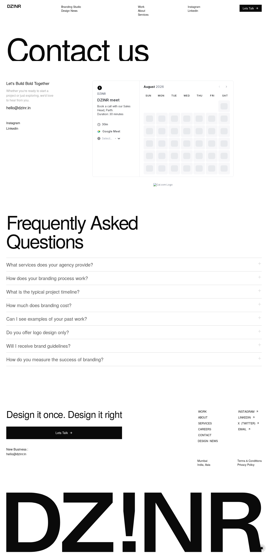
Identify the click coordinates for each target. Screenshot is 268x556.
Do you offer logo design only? (37, 332)
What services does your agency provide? (49, 264)
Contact (204, 435)
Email (242, 429)
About (203, 417)
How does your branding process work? (47, 278)
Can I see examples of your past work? (46, 318)
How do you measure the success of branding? (54, 359)
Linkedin (244, 417)
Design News (207, 441)
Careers (204, 429)
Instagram (246, 411)
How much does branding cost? (38, 305)
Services (204, 423)
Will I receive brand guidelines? (38, 345)
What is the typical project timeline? (42, 291)
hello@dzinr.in (16, 454)
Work (202, 411)
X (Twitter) (246, 423)
